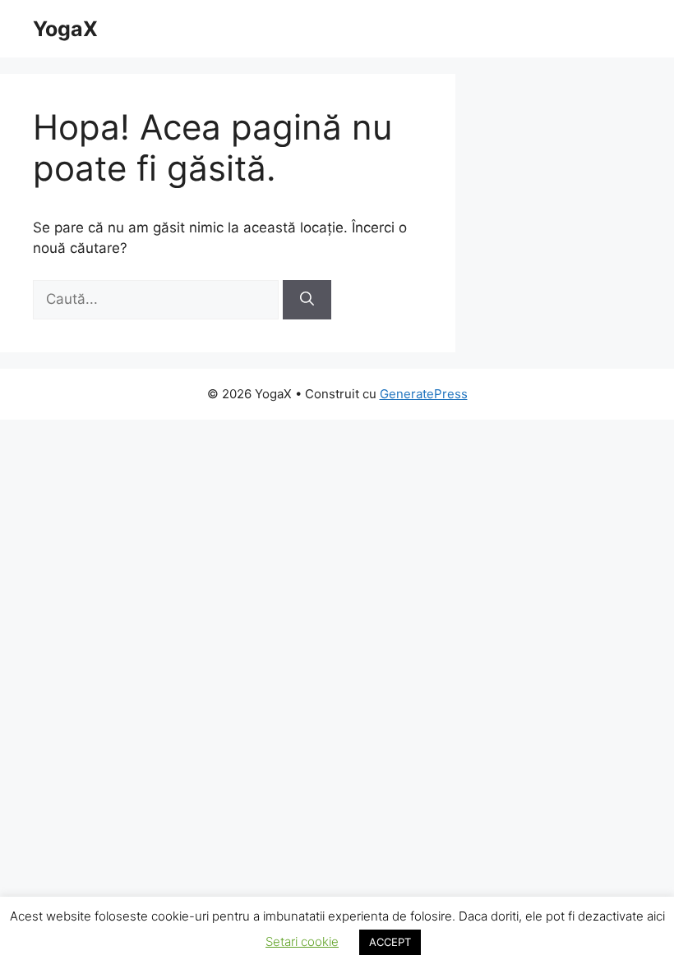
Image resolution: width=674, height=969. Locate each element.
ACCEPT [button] (390, 941)
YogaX (65, 28)
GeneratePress (424, 394)
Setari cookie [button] (302, 941)
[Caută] (307, 299)
